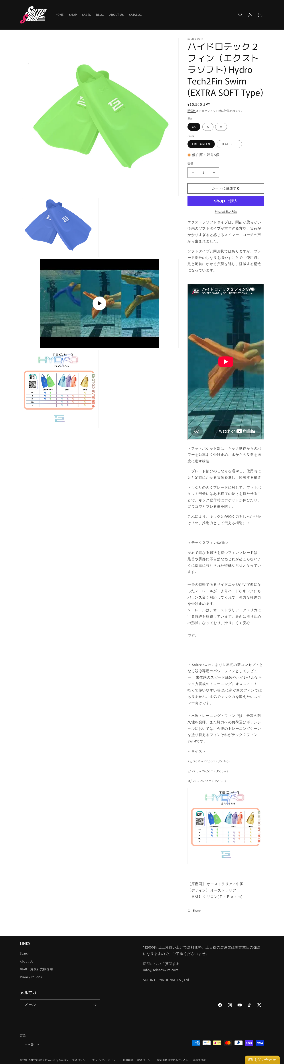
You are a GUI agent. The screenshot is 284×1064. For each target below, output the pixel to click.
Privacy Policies (31, 977)
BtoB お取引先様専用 (36, 969)
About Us (26, 961)
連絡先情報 (199, 1060)
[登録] (95, 1005)
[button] (240, 15)
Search (25, 953)
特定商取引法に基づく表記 (172, 1060)
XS (194, 127)
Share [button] (197, 910)
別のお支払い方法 (226, 211)
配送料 (191, 110)
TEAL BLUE (229, 144)
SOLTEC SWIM (37, 1060)
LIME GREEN (201, 144)
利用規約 (128, 1060)
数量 (190, 164)
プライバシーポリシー (105, 1060)
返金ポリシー (80, 1060)
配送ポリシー (145, 1060)
